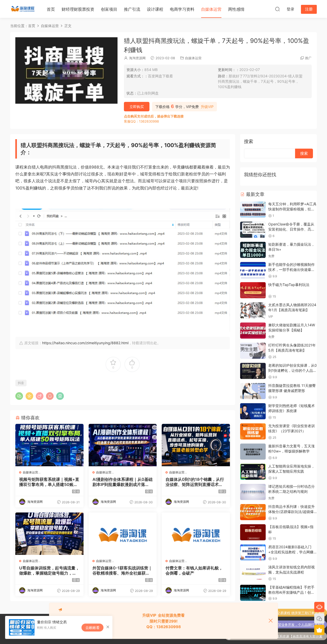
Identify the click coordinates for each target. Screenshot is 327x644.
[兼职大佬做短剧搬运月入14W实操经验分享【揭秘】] (253, 331)
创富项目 (109, 9)
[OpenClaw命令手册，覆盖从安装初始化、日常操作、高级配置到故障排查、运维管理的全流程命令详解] (253, 230)
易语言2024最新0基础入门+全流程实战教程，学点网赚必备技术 (290, 552)
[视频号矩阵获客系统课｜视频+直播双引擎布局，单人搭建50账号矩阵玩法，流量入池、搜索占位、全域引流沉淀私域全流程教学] (49, 445)
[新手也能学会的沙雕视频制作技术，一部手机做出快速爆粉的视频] (253, 270)
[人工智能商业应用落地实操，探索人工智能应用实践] (253, 472)
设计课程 (155, 9)
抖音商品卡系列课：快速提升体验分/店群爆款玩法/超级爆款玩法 (291, 511)
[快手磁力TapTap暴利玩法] (253, 290)
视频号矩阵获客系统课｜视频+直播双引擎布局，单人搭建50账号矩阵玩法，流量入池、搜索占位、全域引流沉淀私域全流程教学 (49, 482)
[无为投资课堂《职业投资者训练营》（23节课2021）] (253, 431)
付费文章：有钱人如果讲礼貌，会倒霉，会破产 (194, 570)
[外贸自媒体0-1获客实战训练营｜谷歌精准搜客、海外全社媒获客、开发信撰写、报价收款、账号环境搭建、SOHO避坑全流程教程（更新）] (123, 533)
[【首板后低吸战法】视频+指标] (253, 532)
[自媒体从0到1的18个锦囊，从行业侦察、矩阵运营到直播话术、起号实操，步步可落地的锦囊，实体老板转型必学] (196, 445)
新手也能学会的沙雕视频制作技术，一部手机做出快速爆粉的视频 (291, 269)
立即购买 (137, 106)
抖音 (21, 383)
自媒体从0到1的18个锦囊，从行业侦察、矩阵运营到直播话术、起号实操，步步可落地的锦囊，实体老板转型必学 (195, 482)
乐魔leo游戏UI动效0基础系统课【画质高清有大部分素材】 (282, 625)
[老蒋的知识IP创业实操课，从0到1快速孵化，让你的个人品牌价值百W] (253, 371)
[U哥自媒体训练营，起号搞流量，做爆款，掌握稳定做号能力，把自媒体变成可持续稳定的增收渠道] (49, 533)
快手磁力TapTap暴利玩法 (288, 284)
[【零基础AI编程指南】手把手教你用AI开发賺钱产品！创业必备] (253, 593)
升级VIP (207, 107)
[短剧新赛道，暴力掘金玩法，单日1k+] (253, 250)
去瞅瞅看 (92, 627)
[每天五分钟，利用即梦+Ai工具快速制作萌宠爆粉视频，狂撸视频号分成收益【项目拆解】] (253, 209)
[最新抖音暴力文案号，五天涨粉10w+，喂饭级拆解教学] (253, 452)
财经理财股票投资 (78, 9)
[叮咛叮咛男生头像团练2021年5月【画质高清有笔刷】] (253, 351)
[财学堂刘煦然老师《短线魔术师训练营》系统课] (253, 411)
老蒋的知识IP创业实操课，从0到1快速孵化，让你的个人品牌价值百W (292, 370)
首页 (51, 9)
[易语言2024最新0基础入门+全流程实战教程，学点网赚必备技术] (253, 552)
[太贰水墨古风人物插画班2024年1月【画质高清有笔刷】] (253, 310)
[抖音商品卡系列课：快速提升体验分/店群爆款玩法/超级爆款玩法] (253, 512)
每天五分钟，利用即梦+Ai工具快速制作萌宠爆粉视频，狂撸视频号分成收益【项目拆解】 (292, 209)
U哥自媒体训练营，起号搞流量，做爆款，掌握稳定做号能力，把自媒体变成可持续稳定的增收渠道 (49, 570)
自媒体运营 (211, 9)
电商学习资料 (182, 9)
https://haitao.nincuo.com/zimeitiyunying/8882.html (85, 343)
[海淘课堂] (23, 9)
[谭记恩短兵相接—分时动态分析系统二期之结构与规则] (253, 492)
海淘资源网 (137, 58)
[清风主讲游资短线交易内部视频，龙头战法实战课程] (253, 573)
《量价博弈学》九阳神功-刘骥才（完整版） (292, 636)
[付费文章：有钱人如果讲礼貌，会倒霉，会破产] (196, 533)
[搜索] (277, 9)
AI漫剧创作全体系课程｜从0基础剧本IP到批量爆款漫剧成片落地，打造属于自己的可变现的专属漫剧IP (122, 482)
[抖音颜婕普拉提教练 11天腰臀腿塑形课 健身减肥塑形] (253, 391)
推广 (308, 58)
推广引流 (132, 9)
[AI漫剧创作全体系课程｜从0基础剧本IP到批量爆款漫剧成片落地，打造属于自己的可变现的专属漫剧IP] (123, 445)
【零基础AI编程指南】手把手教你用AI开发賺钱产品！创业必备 (291, 592)
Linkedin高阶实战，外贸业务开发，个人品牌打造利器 (284, 613)
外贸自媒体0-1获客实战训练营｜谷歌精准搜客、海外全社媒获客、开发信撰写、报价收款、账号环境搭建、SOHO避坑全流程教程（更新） (122, 570)
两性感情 (236, 9)
